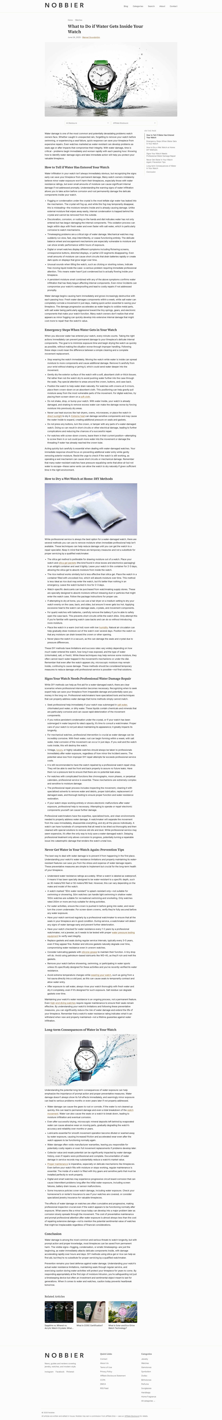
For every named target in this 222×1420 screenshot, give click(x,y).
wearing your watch (101, 975)
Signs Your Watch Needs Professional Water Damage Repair (161, 155)
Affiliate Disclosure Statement (113, 1376)
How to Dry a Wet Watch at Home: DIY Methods (160, 148)
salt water (122, 704)
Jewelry (144, 1359)
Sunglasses (146, 1388)
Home (70, 20)
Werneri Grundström (91, 37)
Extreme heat (78, 416)
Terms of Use (106, 1367)
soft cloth (85, 396)
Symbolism (146, 1371)
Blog (126, 6)
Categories (138, 6)
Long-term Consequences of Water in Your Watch (161, 167)
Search (151, 6)
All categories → (148, 1401)
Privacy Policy (106, 1371)
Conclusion (151, 172)
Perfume (145, 1384)
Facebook (60, 1372)
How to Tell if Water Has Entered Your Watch (160, 136)
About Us (104, 1363)
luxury (59, 750)
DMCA (103, 1384)
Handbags (145, 1392)
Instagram (49, 1372)
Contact (173, 6)
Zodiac (144, 1376)
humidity (103, 627)
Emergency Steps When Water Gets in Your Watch (161, 142)
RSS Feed (104, 1388)
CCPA (102, 1380)
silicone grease (89, 952)
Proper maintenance (57, 1164)
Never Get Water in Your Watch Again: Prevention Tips (159, 161)
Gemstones (146, 1367)
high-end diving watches (63, 1003)
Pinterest (70, 1372)
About (162, 6)
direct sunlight (54, 416)
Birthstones (146, 1380)
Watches (78, 20)
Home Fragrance (148, 1396)
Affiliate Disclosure (132, 1416)
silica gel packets (67, 563)
